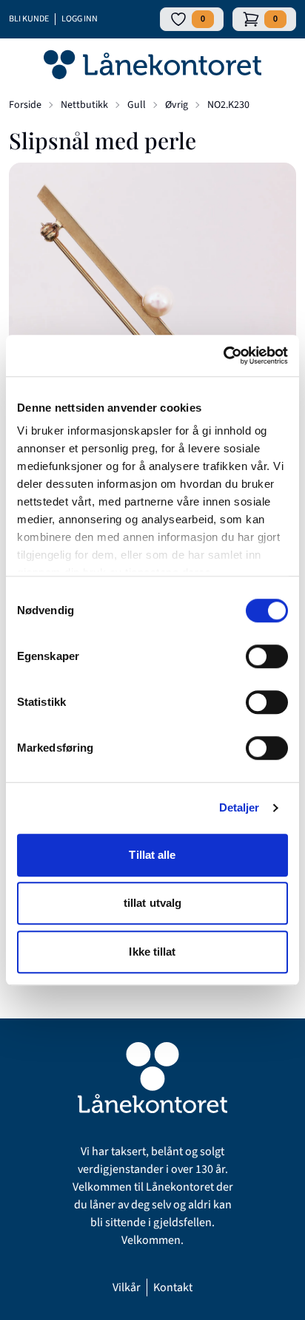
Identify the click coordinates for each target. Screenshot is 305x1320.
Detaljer (239, 807)
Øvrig (176, 105)
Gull (136, 105)
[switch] (267, 656)
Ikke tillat (152, 951)
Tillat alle (152, 854)
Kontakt (172, 1287)
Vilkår (127, 1287)
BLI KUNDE (29, 19)
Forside (25, 105)
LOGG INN (79, 19)
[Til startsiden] (153, 65)
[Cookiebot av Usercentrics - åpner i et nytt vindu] (223, 355)
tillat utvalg (152, 903)
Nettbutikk (84, 105)
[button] (152, 306)
